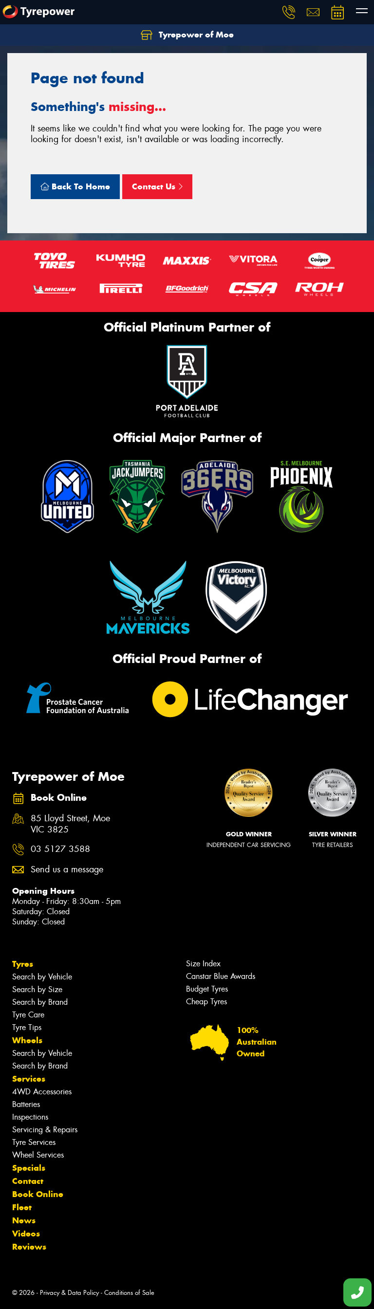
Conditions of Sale (129, 1293)
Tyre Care (28, 1015)
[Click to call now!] (289, 12)
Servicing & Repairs (44, 1130)
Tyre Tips (26, 1027)
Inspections (30, 1117)
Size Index (203, 964)
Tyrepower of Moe (195, 34)
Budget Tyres (207, 989)
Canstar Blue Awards (220, 976)
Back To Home (79, 186)
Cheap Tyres (206, 1001)
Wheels (27, 1040)
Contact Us (155, 186)
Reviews (29, 1246)
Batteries (26, 1104)
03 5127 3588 (60, 849)
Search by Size (37, 989)
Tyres (22, 964)
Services (28, 1078)
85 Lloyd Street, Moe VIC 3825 (70, 824)
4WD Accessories (42, 1092)
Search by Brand (40, 1002)
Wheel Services (38, 1155)
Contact (27, 1181)
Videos (26, 1233)
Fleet (22, 1207)
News (24, 1220)
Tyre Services (34, 1142)
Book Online (37, 1194)
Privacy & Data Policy (69, 1293)
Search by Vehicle (42, 977)
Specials (28, 1167)
